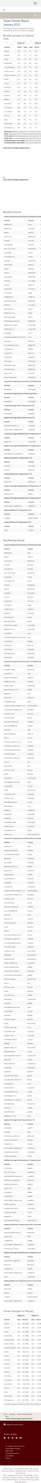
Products (12, 1414)
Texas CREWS (30, 1477)
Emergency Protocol (12, 1453)
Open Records (20, 1473)
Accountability (27, 1475)
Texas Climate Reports (24, 1414)
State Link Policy (33, 1471)
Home (5, 1414)
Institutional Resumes (15, 1475)
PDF (4, 1475)
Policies (7, 1458)
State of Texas (8, 1469)
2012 (7, 1416)
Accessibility (9, 1456)
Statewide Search (21, 1471)
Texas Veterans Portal (21, 1469)
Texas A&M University (12, 1449)
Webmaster (9, 1451)
